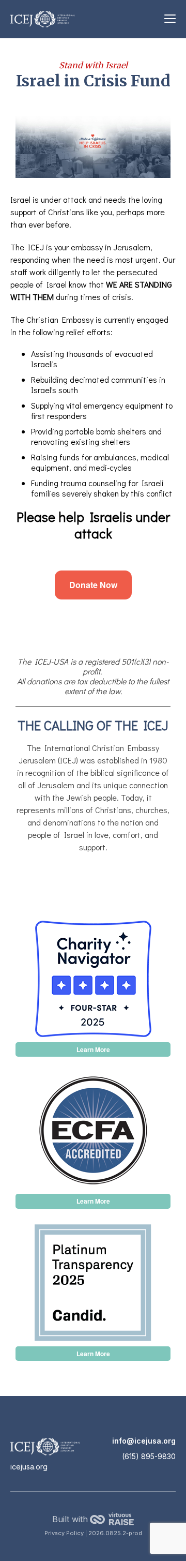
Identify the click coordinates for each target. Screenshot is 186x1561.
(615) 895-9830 (149, 1456)
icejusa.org (29, 1466)
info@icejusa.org (144, 1441)
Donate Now (93, 585)
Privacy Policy (64, 1533)
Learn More (93, 1049)
